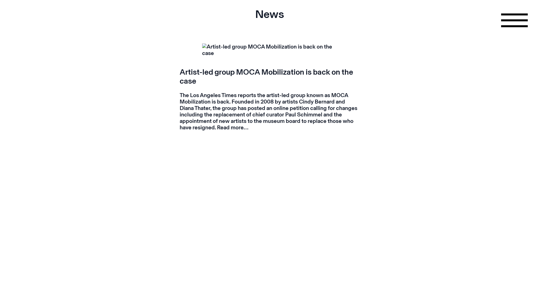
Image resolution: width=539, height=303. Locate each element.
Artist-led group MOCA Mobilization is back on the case (266, 76)
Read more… (232, 127)
